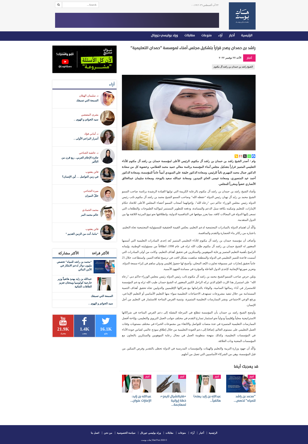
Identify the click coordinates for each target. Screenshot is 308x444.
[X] (245, 156)
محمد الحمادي (90, 210)
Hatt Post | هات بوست (150, 440)
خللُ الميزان (91, 195)
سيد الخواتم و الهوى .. (86, 119)
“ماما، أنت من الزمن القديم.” (82, 233)
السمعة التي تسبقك (87, 100)
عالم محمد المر (89, 214)
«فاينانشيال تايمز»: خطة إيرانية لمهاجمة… (173, 400)
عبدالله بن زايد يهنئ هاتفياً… (207, 398)
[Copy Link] (236, 156)
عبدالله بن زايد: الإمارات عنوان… (140, 398)
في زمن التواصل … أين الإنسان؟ (80, 176)
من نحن (108, 433)
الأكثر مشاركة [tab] (68, 253)
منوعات (206, 35)
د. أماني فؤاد (91, 133)
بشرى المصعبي (89, 114)
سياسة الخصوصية (126, 433)
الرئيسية (246, 35)
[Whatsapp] (249, 156)
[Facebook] (253, 156)
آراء (220, 35)
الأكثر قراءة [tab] (100, 253)
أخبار (232, 35)
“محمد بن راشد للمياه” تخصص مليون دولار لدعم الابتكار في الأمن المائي (74, 265)
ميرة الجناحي (90, 190)
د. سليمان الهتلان (88, 95)
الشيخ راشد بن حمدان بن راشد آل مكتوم (233, 67)
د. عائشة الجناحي (88, 152)
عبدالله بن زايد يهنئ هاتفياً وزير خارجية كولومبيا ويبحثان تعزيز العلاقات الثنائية (75, 282)
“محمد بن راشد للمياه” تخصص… (245, 398)
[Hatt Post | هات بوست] (241, 16)
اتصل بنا (95, 433)
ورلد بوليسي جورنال (164, 35)
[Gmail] (240, 156)
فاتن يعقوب (92, 171)
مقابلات (189, 35)
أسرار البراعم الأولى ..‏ (86, 138)
